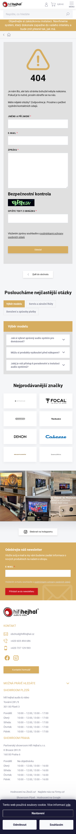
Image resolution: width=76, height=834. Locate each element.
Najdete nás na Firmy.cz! (51, 791)
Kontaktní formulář (21, 670)
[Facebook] (7, 657)
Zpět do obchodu (40, 274)
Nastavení (38, 813)
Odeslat (38, 249)
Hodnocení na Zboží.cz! (23, 791)
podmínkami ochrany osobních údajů (52, 582)
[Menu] (71, 4)
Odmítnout (19, 824)
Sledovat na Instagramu (41, 531)
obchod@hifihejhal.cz (22, 634)
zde (68, 804)
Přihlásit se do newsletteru (21, 591)
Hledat (68, 14)
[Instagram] (15, 657)
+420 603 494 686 (21, 640)
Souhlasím (56, 824)
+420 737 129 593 (21, 648)
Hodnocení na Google (48, 797)
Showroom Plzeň (26, 797)
